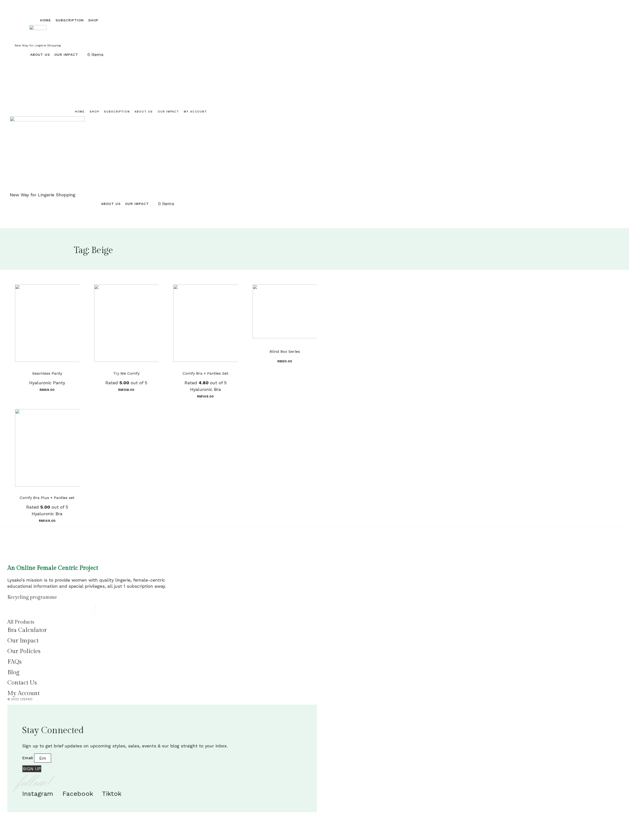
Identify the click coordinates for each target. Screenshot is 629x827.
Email (28, 758)
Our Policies (24, 651)
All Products (20, 622)
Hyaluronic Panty (47, 382)
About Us (40, 55)
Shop (93, 20)
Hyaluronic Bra (205, 389)
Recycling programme (32, 597)
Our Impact (66, 55)
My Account (195, 111)
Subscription (70, 20)
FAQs (14, 661)
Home (45, 20)
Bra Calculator (27, 630)
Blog (13, 672)
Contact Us (22, 682)
